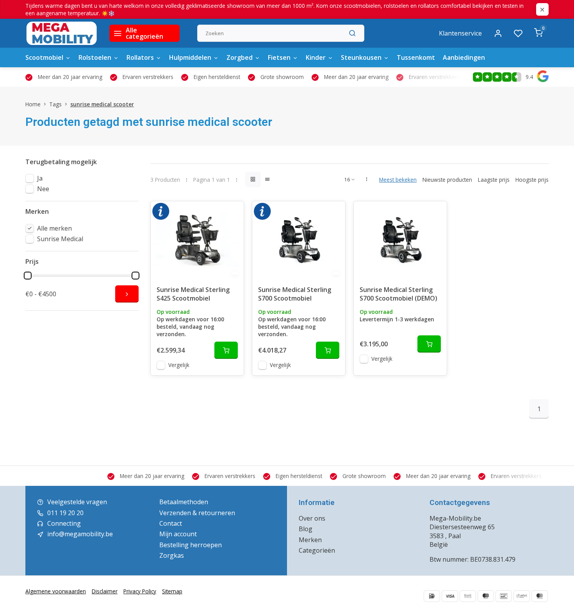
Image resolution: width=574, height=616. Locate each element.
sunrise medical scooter (102, 104)
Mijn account (178, 534)
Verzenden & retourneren (197, 513)
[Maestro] (486, 596)
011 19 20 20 (65, 513)
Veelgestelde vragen (77, 502)
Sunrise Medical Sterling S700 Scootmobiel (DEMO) (398, 294)
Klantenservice (460, 33)
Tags (55, 104)
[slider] (28, 275)
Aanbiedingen (464, 57)
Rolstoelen (94, 57)
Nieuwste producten (447, 179)
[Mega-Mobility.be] (61, 33)
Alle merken (54, 228)
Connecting (64, 523)
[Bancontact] (504, 596)
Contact (170, 523)
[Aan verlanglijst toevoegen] (232, 213)
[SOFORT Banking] (521, 596)
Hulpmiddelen (190, 57)
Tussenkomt (416, 57)
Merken (310, 539)
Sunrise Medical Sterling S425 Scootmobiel (193, 294)
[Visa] (450, 596)
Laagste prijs (494, 179)
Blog (305, 529)
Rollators (140, 57)
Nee (43, 188)
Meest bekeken (398, 179)
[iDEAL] (432, 596)
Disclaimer (105, 591)
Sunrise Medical (60, 239)
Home (33, 104)
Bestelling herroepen (190, 545)
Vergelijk (178, 365)
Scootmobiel (44, 57)
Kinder (316, 57)
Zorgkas (171, 555)
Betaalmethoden (183, 502)
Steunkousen (361, 57)
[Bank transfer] (468, 596)
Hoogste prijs (532, 179)
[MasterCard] (539, 596)
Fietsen (279, 57)
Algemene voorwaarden (55, 591)
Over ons (312, 518)
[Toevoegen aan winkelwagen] (226, 350)
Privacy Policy (139, 591)
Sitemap (172, 591)
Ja (40, 178)
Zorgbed (239, 57)
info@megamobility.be (80, 534)
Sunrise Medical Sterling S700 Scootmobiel (294, 294)
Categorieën (317, 550)
